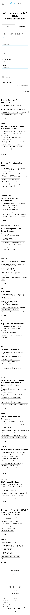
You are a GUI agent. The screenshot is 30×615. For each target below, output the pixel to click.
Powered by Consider (22, 85)
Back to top (16, 575)
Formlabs (4, 97)
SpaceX (3, 123)
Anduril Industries (6, 160)
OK (15, 611)
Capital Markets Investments (12, 324)
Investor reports (16, 602)
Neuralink (3, 539)
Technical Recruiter (8, 542)
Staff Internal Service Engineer (13, 261)
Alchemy (3, 413)
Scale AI (3, 507)
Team (3, 598)
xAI (2, 346)
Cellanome (4, 258)
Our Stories (5, 602)
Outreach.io (4, 479)
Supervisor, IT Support (10, 349)
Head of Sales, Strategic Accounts (14, 449)
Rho (2, 288)
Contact (15, 600)
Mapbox (3, 446)
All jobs (13, 80)
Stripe (3, 320)
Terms (17, 593)
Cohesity (3, 377)
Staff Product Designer (10, 482)
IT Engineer (5, 291)
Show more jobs (15, 570)
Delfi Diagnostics (6, 195)
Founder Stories (6, 604)
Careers (15, 598)
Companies (22, 26)
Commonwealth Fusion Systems (10, 225)
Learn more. (18, 608)
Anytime (8, 82)
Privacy (13, 593)
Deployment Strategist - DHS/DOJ (14, 510)
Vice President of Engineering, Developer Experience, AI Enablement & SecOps (13, 382)
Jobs (8, 26)
